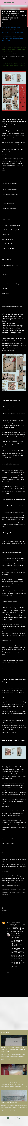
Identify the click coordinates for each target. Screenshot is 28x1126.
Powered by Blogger (15, 1118)
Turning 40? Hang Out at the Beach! (9, 1102)
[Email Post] (2, 908)
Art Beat (4, 910)
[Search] (26, 2)
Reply (8, 972)
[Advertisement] (14, 1013)
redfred (9, 922)
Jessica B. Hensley (17, 933)
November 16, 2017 (16, 922)
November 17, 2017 (15, 935)
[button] (2, 23)
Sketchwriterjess (9, 2)
